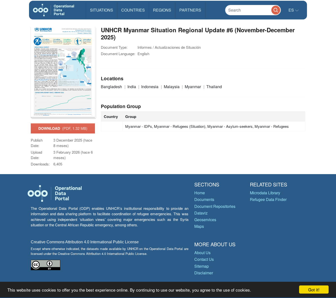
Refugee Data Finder (268, 199)
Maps (199, 226)
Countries (133, 10)
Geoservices (205, 219)
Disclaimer (203, 273)
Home (199, 193)
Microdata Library (265, 193)
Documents (204, 199)
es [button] (292, 10)
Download (63, 128)
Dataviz (201, 213)
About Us (202, 252)
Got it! (314, 289)
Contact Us (204, 259)
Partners (190, 10)
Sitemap (201, 266)
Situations (101, 10)
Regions (162, 10)
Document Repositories (214, 206)
